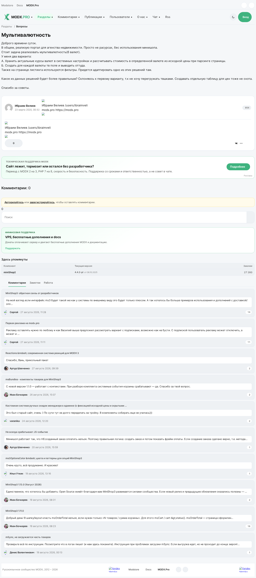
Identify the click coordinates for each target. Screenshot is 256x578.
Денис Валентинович (22, 552)
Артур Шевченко (20, 368)
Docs (20, 5)
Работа (48, 282)
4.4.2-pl (79, 272)
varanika (15, 421)
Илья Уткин (16, 473)
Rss (167, 17)
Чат (155, 17)
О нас (141, 17)
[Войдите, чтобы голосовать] (9, 143)
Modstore (7, 5)
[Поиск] (250, 217)
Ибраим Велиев (25, 105)
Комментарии (67, 17)
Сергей (14, 312)
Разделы (44, 17)
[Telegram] (244, 5)
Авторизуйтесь (14, 202)
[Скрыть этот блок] (251, 159)
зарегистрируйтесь (42, 202)
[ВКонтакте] (236, 143)
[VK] (252, 5)
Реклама (248, 176)
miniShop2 (10, 272)
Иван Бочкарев (19, 394)
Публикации (93, 17)
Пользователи (120, 17)
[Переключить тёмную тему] (233, 17)
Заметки (35, 282)
